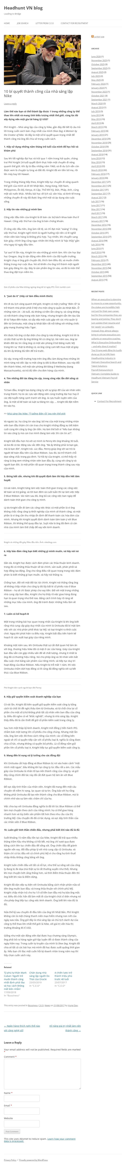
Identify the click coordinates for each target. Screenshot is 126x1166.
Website (8, 1118)
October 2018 (98, 146)
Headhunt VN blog (23, 8)
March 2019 (97, 127)
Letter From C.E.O (45, 23)
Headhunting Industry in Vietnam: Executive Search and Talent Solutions (106, 362)
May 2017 (96, 209)
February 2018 (98, 174)
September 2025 (99, 68)
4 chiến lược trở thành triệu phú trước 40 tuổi (63, 976)
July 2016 (95, 244)
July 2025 (95, 76)
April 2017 (96, 213)
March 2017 (97, 217)
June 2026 (96, 56)
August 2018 (97, 154)
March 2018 (97, 170)
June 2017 (96, 205)
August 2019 (97, 107)
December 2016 (98, 224)
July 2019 (95, 111)
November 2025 (99, 60)
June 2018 (96, 158)
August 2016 (97, 240)
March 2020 (97, 103)
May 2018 (96, 162)
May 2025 (96, 80)
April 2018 (96, 166)
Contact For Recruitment (74, 23)
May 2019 (96, 119)
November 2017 (99, 185)
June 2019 (96, 115)
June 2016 (96, 248)
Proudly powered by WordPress (33, 1160)
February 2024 (98, 83)
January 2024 (97, 87)
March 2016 (97, 256)
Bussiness (33, 1005)
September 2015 (99, 275)
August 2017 (97, 197)
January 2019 (97, 134)
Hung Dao (73, 1005)
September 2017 (99, 193)
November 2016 (99, 228)
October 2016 (98, 232)
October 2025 (98, 64)
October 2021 (98, 95)
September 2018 (99, 150)
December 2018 (98, 138)
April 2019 (96, 123)
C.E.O (41, 1005)
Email (8, 1105)
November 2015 (99, 268)
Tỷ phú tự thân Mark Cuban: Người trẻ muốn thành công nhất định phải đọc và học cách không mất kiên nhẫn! (15, 981)
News (47, 1005)
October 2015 (98, 271)
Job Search (22, 23)
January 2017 (97, 221)
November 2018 (99, 142)
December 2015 (98, 264)
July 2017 (95, 201)
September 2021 (99, 99)
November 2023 (99, 91)
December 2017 (98, 181)
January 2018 (97, 177)
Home (7, 23)
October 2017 (98, 189)
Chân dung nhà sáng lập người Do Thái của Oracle (39, 976)
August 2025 (97, 72)
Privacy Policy (10, 1160)
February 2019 (98, 130)
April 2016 (96, 252)
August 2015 (97, 279)
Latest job (99, 37)
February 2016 (98, 260)
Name (8, 1093)
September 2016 (99, 236)
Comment (10, 1056)
